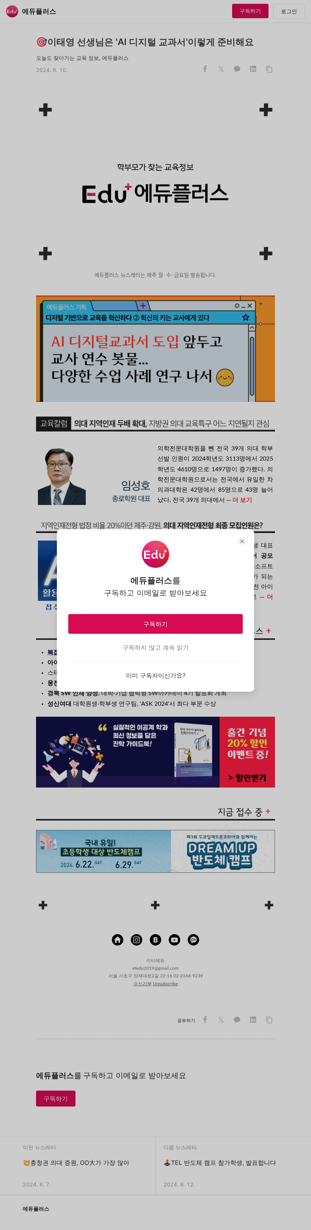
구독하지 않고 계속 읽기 (156, 647)
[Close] (242, 541)
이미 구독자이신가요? (155, 675)
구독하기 (155, 624)
